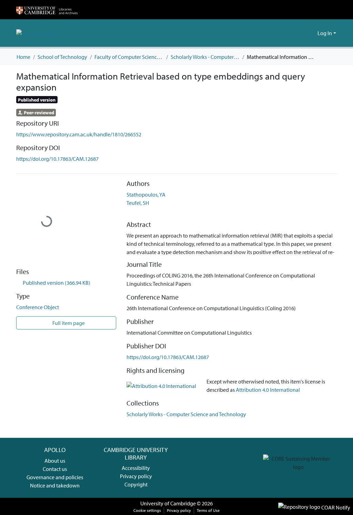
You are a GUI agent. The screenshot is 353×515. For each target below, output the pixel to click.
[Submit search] (301, 33)
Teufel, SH (138, 202)
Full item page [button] (68, 322)
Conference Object (37, 307)
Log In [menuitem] (324, 33)
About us (54, 460)
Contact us (55, 468)
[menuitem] (311, 33)
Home (23, 56)
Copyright (136, 484)
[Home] (47, 10)
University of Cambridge (168, 503)
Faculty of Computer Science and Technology (128, 56)
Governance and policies (55, 477)
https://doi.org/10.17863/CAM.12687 (57, 158)
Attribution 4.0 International (268, 389)
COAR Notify (335, 507)
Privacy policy (136, 476)
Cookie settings (147, 510)
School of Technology (62, 56)
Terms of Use (208, 510)
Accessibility (136, 467)
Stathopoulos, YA (146, 194)
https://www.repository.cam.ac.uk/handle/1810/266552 (78, 134)
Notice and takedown (55, 485)
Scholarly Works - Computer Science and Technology (205, 56)
